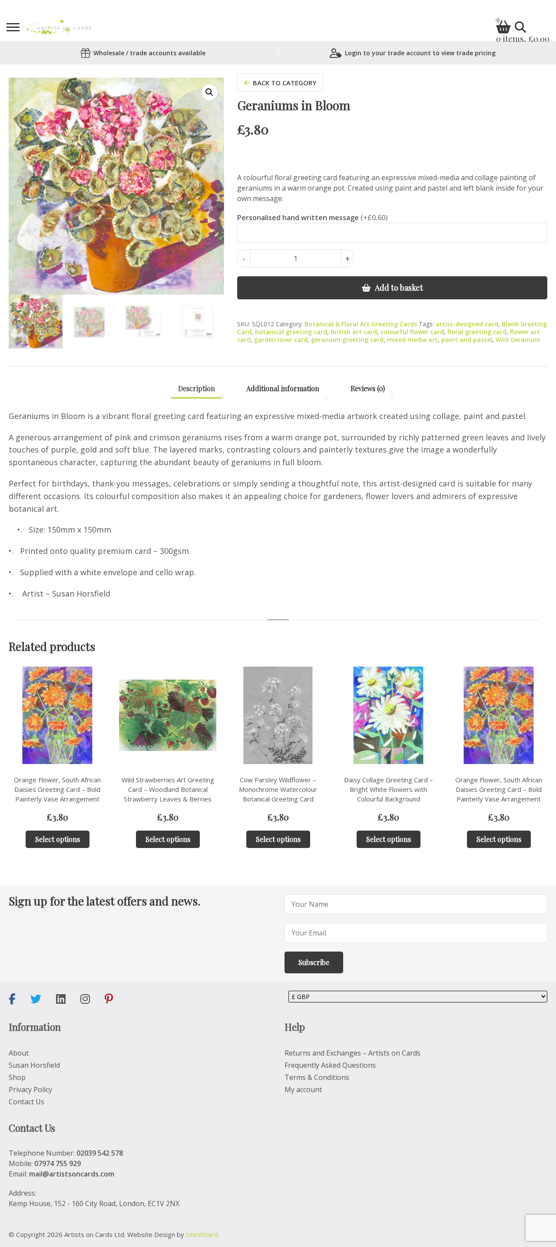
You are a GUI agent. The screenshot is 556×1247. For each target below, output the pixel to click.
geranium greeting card (347, 339)
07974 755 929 (57, 1163)
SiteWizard (202, 1234)
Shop (17, 1077)
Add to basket (399, 287)
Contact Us (26, 1101)
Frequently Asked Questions (330, 1065)
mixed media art (412, 339)
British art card (354, 332)
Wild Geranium (518, 339)
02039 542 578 (99, 1153)
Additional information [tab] (282, 388)
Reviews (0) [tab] (368, 388)
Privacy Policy (30, 1089)
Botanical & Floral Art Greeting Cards (360, 324)
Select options (57, 839)
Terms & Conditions (317, 1077)
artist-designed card (467, 324)
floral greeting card (476, 332)
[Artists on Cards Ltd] (59, 27)
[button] (209, 92)
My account (303, 1089)
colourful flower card (412, 332)
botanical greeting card (291, 332)
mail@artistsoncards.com (71, 1174)
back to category (284, 82)
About (19, 1053)
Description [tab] (196, 388)
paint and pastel (466, 339)
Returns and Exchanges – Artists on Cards (352, 1053)
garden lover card (281, 339)
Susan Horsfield (34, 1065)
